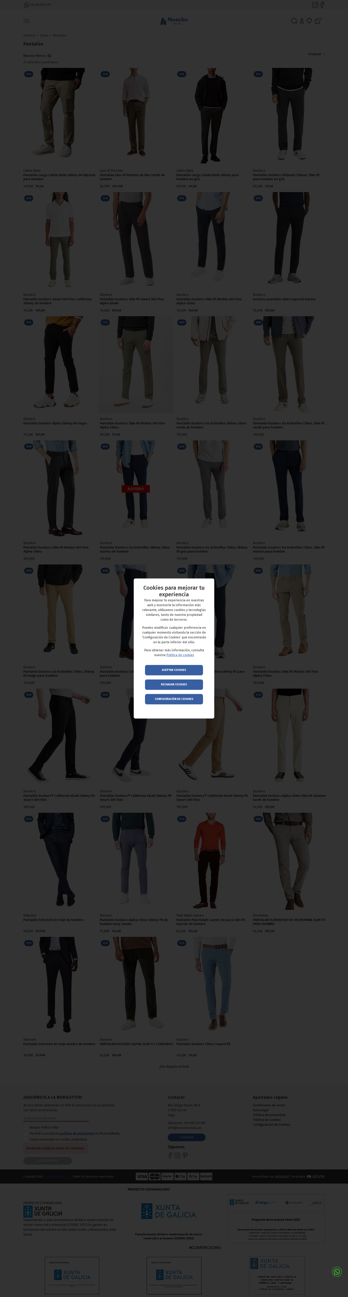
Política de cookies (180, 655)
